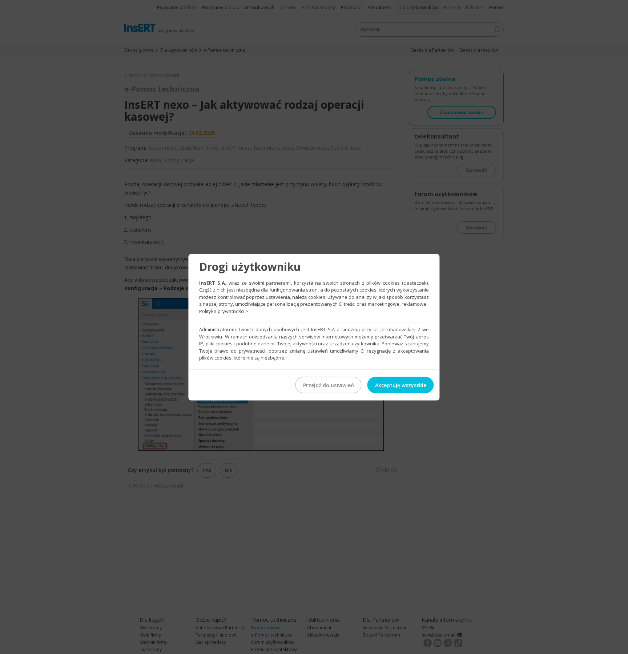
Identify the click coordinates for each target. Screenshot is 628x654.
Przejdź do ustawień (328, 384)
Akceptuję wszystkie (400, 384)
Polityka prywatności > (223, 311)
